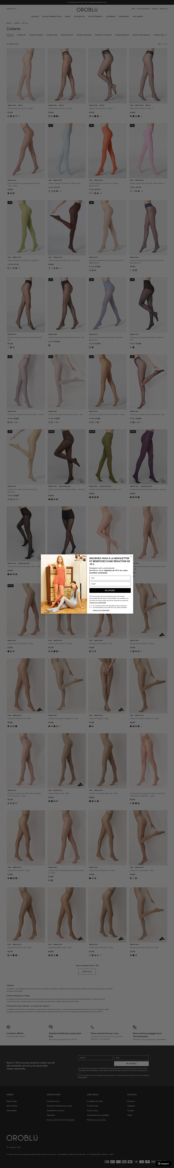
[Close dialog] (131, 556)
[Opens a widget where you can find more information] (163, 1164)
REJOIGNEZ (110, 590)
